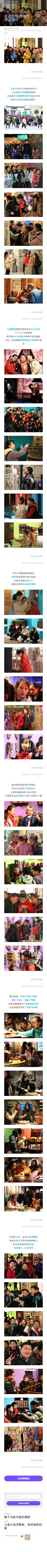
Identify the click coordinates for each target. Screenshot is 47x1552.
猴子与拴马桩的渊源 (17, 1517)
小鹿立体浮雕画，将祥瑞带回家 (23, 1526)
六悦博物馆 (23, 1478)
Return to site (13, 2)
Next (6, 1521)
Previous (7, 1514)
